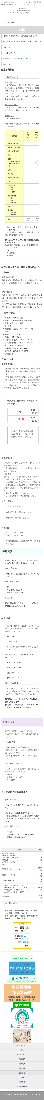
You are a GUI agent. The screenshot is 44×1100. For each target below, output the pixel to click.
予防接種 (22, 1068)
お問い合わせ (22, 1087)
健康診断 (22, 1073)
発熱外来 (22, 1082)
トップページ (22, 1045)
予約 (22, 1077)
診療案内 (22, 1064)
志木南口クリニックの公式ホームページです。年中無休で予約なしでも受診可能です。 (22, 11)
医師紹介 (22, 1059)
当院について (22, 1055)
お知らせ (22, 1050)
